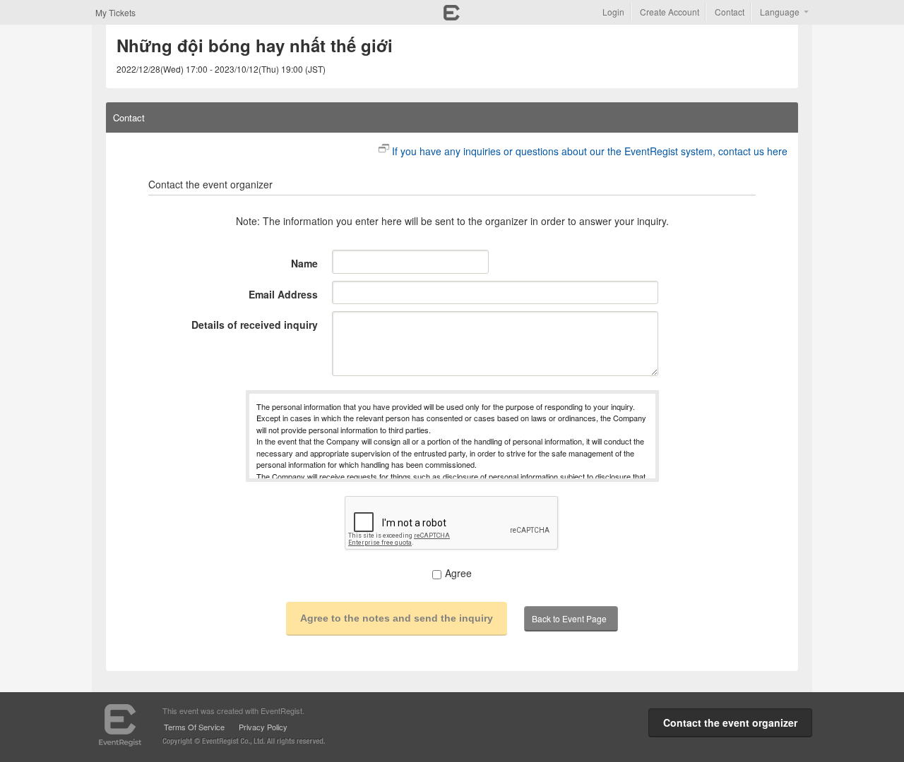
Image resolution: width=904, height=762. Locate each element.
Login (613, 12)
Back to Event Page (569, 618)
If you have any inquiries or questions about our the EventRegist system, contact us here (589, 151)
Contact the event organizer (730, 722)
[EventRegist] (452, 16)
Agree (458, 573)
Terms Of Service (194, 726)
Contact (729, 12)
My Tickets (115, 12)
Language (779, 12)
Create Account (669, 12)
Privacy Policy (263, 726)
